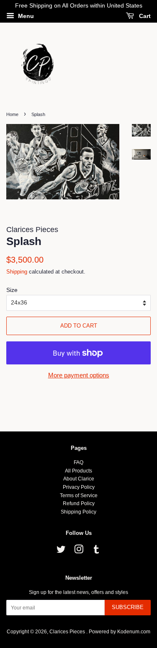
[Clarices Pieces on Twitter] (61, 551)
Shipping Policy (78, 512)
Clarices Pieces (67, 632)
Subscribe (128, 607)
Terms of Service (79, 495)
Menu (25, 16)
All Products (78, 471)
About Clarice (78, 479)
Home (12, 114)
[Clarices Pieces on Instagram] (78, 551)
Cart (144, 16)
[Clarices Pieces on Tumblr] (96, 551)
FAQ (78, 462)
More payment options (78, 375)
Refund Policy (79, 503)
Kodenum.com (133, 632)
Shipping (16, 271)
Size (12, 290)
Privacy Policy (79, 487)
